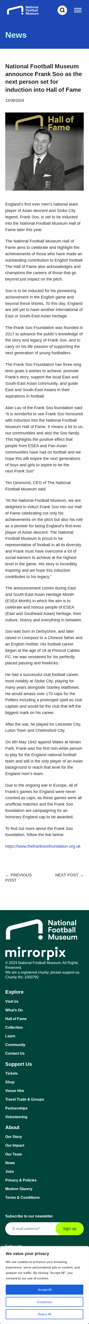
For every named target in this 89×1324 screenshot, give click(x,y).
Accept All (45, 1289)
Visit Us (11, 1001)
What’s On (14, 1010)
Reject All (44, 1314)
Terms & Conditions (22, 1197)
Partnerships (16, 1108)
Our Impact (14, 1145)
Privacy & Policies (21, 1180)
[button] (78, 10)
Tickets (11, 1073)
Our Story (13, 1137)
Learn (10, 1036)
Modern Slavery (18, 1189)
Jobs (9, 1171)
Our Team (13, 1154)
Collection (14, 1027)
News (10, 1163)
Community (15, 1045)
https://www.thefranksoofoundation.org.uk (43, 846)
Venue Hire (14, 1091)
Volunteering (16, 1117)
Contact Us (15, 1053)
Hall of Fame (16, 1019)
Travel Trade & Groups (24, 1099)
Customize (44, 1302)
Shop (10, 1082)
